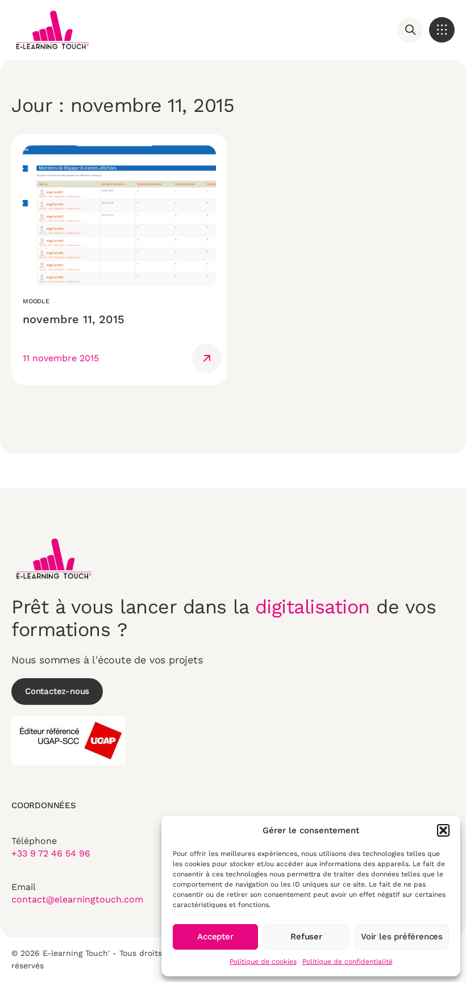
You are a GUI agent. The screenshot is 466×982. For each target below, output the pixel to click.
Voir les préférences (402, 936)
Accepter (215, 936)
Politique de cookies (263, 962)
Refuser (306, 936)
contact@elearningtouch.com (77, 899)
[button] (443, 830)
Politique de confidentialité (347, 962)
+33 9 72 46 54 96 (50, 853)
